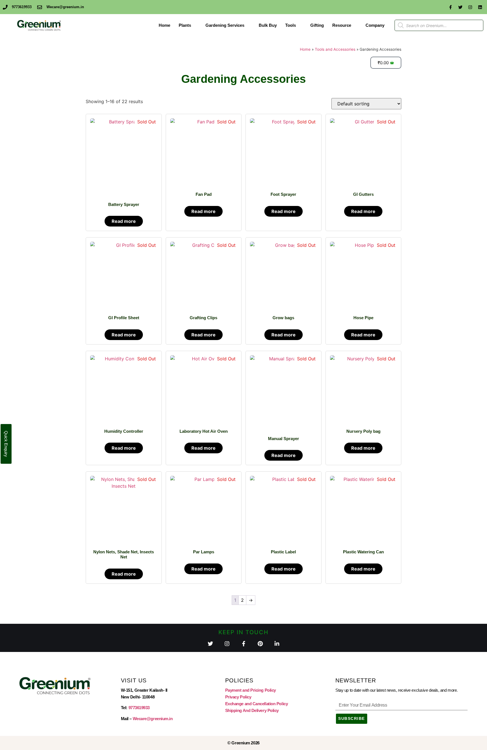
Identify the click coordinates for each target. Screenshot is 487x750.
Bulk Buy (268, 25)
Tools (290, 25)
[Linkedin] (480, 7)
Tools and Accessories (335, 49)
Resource (341, 25)
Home (164, 25)
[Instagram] (470, 7)
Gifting (317, 25)
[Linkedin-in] (277, 643)
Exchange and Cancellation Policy (256, 703)
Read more (124, 221)
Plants (185, 25)
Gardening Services (224, 25)
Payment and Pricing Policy (250, 690)
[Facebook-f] (450, 7)
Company (375, 25)
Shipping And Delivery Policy (252, 710)
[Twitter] (460, 7)
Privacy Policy (238, 696)
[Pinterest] (260, 643)
